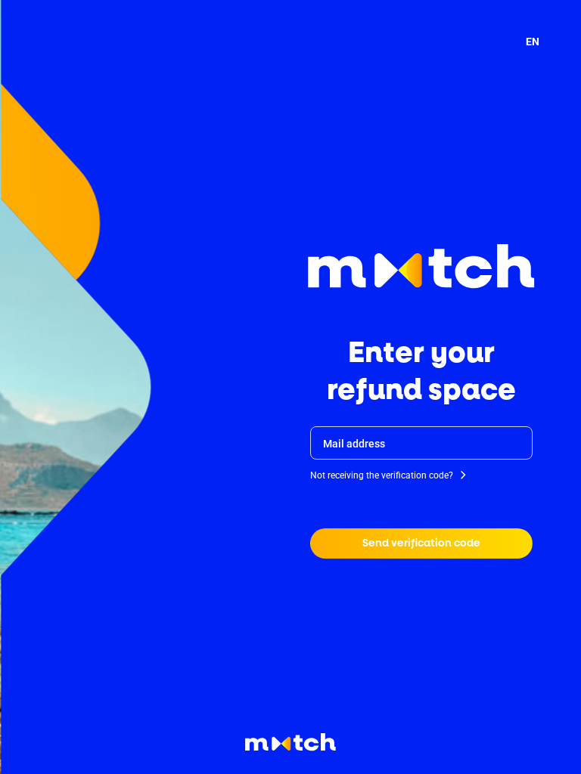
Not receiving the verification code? (381, 475)
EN (532, 42)
